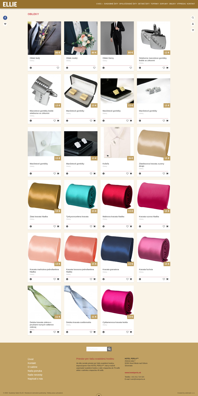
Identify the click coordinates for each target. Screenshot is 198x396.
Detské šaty (144, 4)
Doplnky (164, 4)
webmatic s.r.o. (190, 393)
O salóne (32, 367)
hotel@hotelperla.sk (137, 379)
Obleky (172, 4)
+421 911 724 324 (137, 377)
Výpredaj (181, 4)
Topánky (155, 4)
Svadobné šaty (111, 4)
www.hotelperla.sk (133, 373)
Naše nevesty (35, 374)
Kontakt (191, 4)
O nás (99, 4)
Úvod (30, 359)
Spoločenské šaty (128, 4)
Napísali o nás (35, 378)
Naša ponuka (35, 371)
